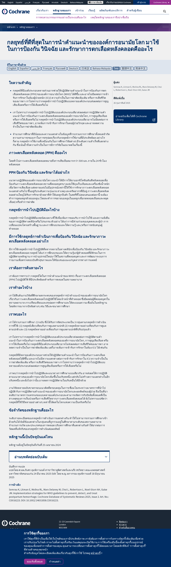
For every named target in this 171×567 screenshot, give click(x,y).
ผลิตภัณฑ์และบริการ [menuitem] (111, 10)
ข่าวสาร (123, 524)
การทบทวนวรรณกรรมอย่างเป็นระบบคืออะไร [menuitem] (61, 17)
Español (19, 2)
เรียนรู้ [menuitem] (91, 10)
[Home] (17, 11)
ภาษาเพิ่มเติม (96, 2)
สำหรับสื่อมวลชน (127, 527)
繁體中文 (127, 68)
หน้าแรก (11, 27)
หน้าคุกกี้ (95, 553)
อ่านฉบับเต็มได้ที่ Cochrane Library (131, 118)
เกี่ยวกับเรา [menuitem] (42, 10)
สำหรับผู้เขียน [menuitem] (134, 10)
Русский (45, 2)
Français (36, 2)
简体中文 (140, 68)
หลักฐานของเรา (27, 27)
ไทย (3, 2)
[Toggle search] (164, 11)
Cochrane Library (160, 2)
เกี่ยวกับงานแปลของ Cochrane (118, 2)
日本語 (85, 68)
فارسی (27, 2)
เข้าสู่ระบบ (141, 2)
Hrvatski (55, 2)
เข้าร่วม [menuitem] (79, 10)
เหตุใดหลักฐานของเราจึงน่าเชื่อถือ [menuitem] (110, 17)
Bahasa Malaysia (76, 2)
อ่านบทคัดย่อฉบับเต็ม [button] (30, 457)
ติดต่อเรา (123, 521)
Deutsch (64, 2)
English (10, 2)
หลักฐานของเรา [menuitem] (62, 10)
